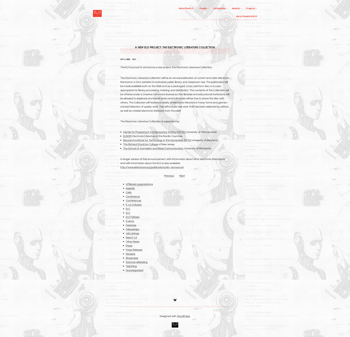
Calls (129, 192)
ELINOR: (127, 136)
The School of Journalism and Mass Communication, (153, 148)
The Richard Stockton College (140, 144)
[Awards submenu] (241, 8)
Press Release (134, 249)
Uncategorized (134, 270)
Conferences (133, 200)
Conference (133, 196)
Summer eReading (137, 262)
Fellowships (132, 229)
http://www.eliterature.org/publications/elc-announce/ (152, 167)
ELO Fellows (132, 216)
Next (182, 175)
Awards (130, 188)
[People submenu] (208, 8)
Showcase (132, 257)
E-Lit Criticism (134, 204)
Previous (169, 175)
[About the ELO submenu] (194, 8)
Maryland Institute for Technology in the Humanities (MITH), (157, 140)
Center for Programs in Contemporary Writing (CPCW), (154, 131)
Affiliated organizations (139, 184)
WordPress (183, 316)
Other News (132, 241)
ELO (134, 59)
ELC (128, 208)
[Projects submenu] (256, 8)
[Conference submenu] (227, 8)
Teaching (131, 266)
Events (130, 221)
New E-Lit (131, 237)
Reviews (130, 253)
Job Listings (132, 233)
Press (129, 245)
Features (131, 225)
